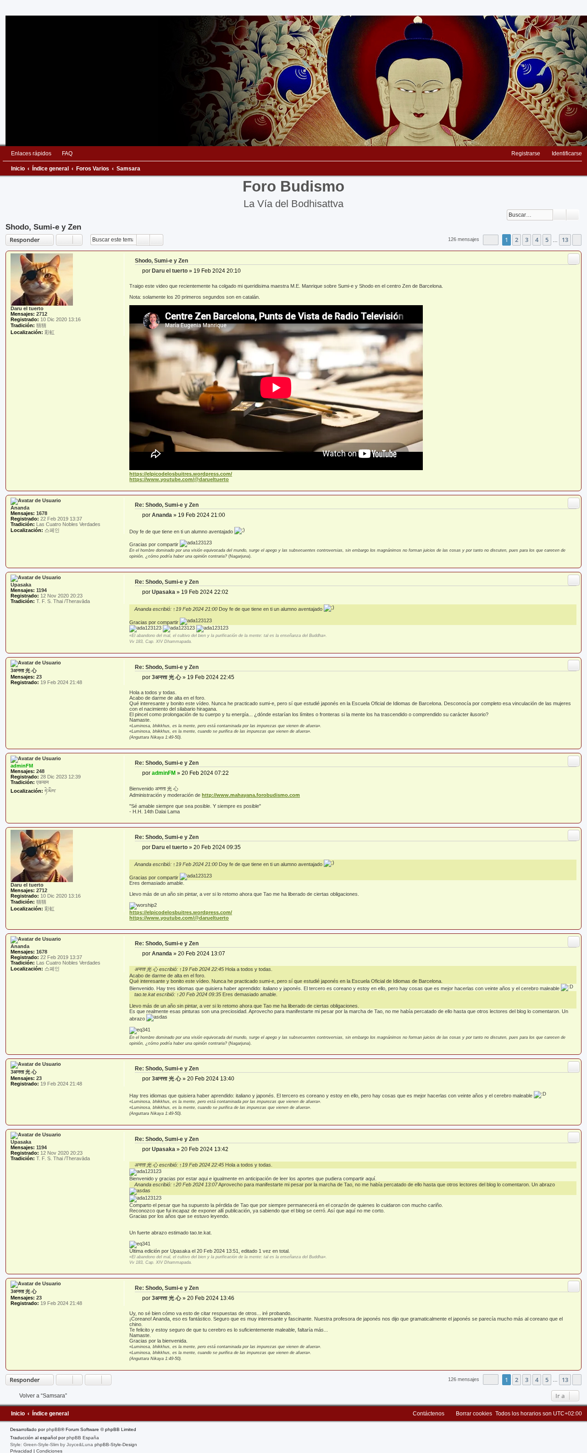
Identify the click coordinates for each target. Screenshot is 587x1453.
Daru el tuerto (27, 308)
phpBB (53, 1429)
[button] (490, 240)
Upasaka (21, 584)
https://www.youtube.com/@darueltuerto (179, 479)
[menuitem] (63, 153)
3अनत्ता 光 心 (24, 670)
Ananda (20, 507)
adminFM (22, 765)
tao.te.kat (144, 994)
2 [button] (516, 240)
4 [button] (536, 240)
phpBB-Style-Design (115, 1444)
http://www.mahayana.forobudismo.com (251, 795)
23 (39, 677)
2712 (41, 314)
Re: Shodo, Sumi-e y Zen (167, 505)
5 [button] (546, 240)
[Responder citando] (574, 258)
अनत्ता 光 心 (146, 969)
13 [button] (565, 240)
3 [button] (526, 240)
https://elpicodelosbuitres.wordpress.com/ (180, 474)
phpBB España (82, 1437)
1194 (41, 590)
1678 (41, 513)
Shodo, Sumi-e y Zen (43, 227)
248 (40, 771)
